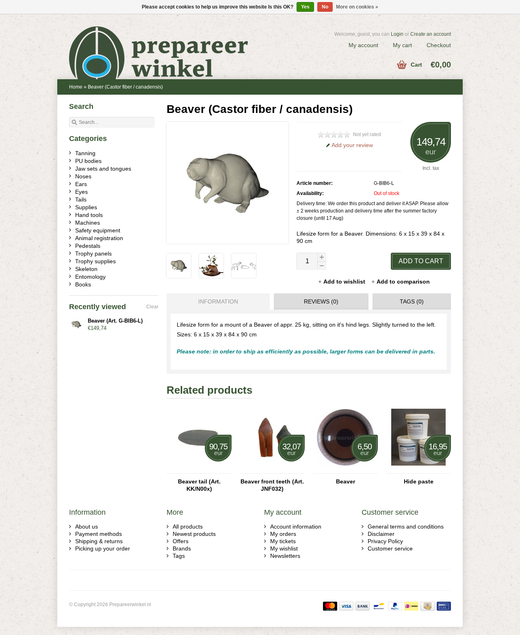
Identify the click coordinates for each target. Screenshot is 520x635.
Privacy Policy (385, 541)
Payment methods (98, 534)
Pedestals (87, 246)
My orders (283, 534)
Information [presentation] (218, 301)
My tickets (283, 541)
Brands (182, 548)
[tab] (216, 301)
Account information (295, 526)
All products (188, 526)
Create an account (430, 34)
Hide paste (418, 481)
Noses (83, 176)
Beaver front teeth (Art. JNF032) (272, 485)
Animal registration (99, 238)
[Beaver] (345, 469)
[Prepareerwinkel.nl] (164, 42)
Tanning (85, 153)
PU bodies (88, 161)
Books (83, 284)
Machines (87, 222)
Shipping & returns (99, 541)
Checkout (439, 45)
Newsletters (285, 556)
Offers (180, 541)
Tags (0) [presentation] (412, 301)
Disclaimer (381, 534)
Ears (81, 184)
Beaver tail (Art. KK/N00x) (199, 485)
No (325, 7)
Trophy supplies (95, 261)
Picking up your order (102, 548)
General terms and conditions (406, 526)
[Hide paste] (418, 469)
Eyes (81, 192)
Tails (81, 199)
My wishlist (284, 548)
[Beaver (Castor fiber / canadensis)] (179, 276)
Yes (305, 7)
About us (86, 526)
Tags (179, 556)
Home (75, 87)
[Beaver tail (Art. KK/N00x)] (199, 469)
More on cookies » (357, 7)
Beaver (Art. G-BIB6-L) (115, 321)
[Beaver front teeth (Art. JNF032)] (272, 469)
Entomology (90, 276)
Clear (152, 307)
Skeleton (86, 269)
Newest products (194, 534)
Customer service (390, 548)
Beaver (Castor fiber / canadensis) (125, 87)
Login (397, 34)
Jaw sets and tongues (103, 168)
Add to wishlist (345, 281)
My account (363, 45)
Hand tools (89, 215)
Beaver (345, 481)
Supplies (86, 207)
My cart (402, 45)
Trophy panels (93, 253)
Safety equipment (97, 230)
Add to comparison (403, 281)
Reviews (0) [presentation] (321, 301)
